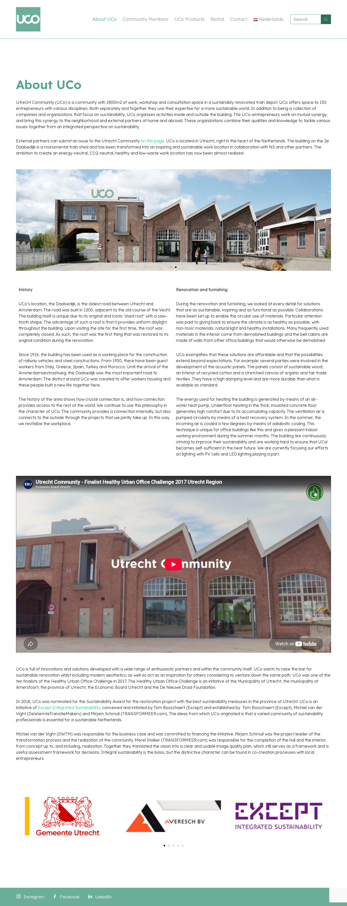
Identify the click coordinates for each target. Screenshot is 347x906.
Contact (238, 19)
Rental (217, 19)
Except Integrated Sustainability (69, 707)
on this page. (153, 140)
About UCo (104, 19)
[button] (171, 267)
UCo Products (189, 19)
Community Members (145, 19)
